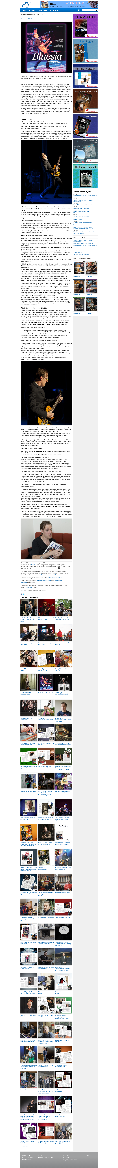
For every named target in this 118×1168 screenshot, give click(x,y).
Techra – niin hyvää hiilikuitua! (81, 216)
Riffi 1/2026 (89, 277)
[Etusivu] (26, 5)
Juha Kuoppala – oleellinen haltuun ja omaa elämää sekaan (45, 894)
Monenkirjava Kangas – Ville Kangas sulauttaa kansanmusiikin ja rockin (63, 768)
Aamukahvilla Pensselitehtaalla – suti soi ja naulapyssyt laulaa (46, 1091)
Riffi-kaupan (28, 587)
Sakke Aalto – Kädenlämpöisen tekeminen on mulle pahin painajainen (62, 969)
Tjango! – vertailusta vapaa (62, 917)
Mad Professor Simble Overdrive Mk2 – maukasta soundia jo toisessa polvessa (83, 228)
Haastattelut (24, 19)
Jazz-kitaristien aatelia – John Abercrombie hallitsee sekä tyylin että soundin (28, 869)
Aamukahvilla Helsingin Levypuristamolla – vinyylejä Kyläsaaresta (63, 944)
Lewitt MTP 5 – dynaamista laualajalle (83, 204)
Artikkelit (32, 10)
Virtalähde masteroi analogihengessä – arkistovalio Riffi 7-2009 (62, 1017)
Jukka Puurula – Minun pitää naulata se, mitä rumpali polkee (28, 619)
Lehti (24, 10)
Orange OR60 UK (77, 219)
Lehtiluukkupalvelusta (55, 578)
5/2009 (30, 19)
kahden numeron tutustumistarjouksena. (51, 575)
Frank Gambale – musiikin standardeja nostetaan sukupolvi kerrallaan (62, 819)
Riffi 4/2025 (76, 295)
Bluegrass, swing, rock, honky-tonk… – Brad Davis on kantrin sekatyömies (28, 844)
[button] (46, 73)
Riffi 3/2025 (89, 295)
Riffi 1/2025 (89, 313)
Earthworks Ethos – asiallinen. (81, 208)
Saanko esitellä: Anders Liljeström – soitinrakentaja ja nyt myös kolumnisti (46, 1042)
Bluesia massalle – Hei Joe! (45, 692)
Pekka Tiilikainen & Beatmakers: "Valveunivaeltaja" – (81, 212)
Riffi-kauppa (54, 10)
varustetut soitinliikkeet (44, 580)
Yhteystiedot (43, 10)
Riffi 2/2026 (76, 276)
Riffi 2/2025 (76, 313)
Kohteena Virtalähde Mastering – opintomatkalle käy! (28, 919)
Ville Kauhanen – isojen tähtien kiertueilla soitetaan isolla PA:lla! (83, 232)
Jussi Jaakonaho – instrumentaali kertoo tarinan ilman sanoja (63, 720)
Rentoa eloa (23, 1090)
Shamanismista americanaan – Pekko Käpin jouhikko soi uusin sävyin (28, 1067)
